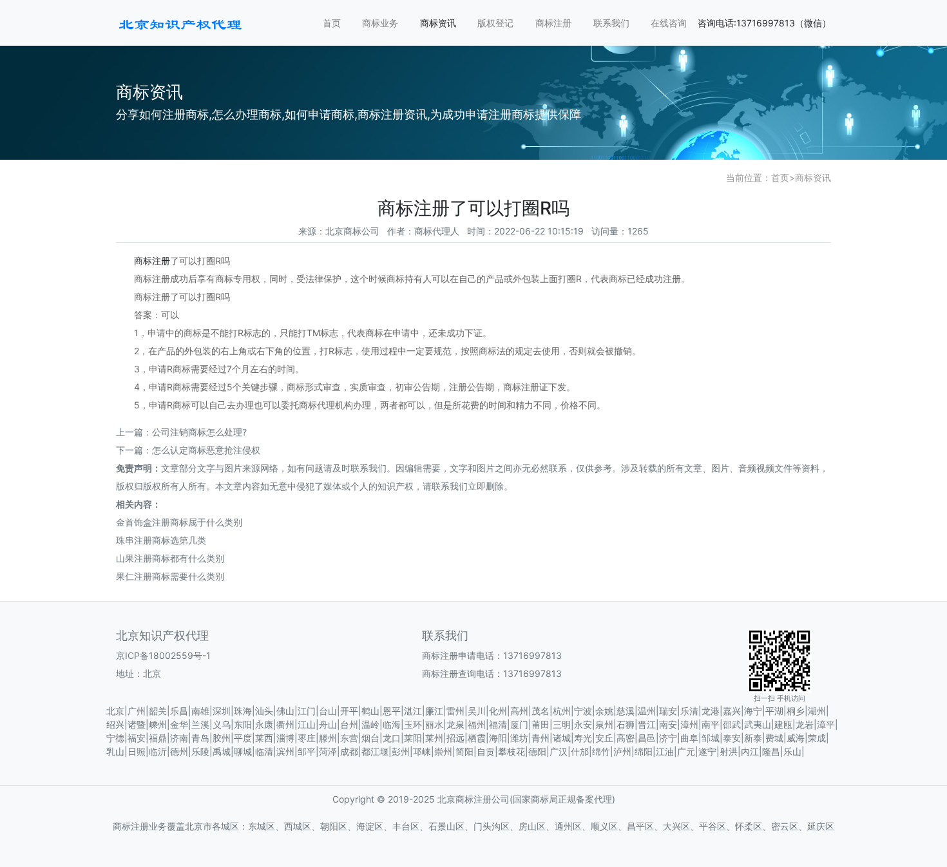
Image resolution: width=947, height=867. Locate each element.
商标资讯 (438, 22)
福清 (498, 724)
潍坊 (519, 737)
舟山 (328, 724)
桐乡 (796, 710)
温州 (647, 710)
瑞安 (668, 710)
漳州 (689, 724)
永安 (583, 724)
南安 (668, 724)
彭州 (401, 751)
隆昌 (771, 751)
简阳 (464, 751)
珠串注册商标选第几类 (161, 540)
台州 (349, 724)
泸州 (622, 751)
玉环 (413, 724)
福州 (477, 724)
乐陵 (200, 751)
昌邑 (647, 737)
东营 (349, 737)
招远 (455, 737)
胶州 (222, 737)
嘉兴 (732, 710)
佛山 (285, 710)
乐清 (689, 710)
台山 (328, 710)
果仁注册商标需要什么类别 (170, 576)
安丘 (604, 737)
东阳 (243, 724)
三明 (562, 724)
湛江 (413, 710)
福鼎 (158, 737)
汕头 (264, 710)
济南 (179, 737)
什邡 (580, 751)
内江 (750, 751)
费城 (774, 737)
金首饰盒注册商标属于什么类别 (179, 522)
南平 (711, 724)
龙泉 (455, 724)
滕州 (328, 737)
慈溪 (626, 710)
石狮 (626, 724)
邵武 (732, 724)
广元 (686, 751)
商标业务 (380, 22)
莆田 (540, 724)
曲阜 (689, 737)
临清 (264, 751)
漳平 (826, 724)
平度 (243, 737)
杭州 (562, 710)
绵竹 (601, 751)
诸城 (562, 737)
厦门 (519, 724)
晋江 (647, 724)
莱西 (264, 737)
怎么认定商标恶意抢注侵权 (206, 449)
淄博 (285, 737)
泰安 (732, 737)
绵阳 (644, 751)
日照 (137, 751)
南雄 (200, 710)
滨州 (285, 751)
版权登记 (495, 22)
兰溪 (200, 724)
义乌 (222, 724)
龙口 (392, 737)
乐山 (792, 751)
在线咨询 (669, 22)
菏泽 (328, 751)
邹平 (307, 751)
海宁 (753, 710)
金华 (179, 724)
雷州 (455, 710)
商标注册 (553, 22)
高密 (626, 737)
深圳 (222, 710)
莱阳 (413, 737)
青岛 (200, 737)
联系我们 (611, 22)
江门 (307, 710)
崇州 (443, 751)
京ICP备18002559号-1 (163, 655)
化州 (498, 710)
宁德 (115, 737)
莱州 (434, 737)
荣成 (817, 737)
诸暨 (137, 724)
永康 (264, 724)
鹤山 (370, 710)
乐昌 (179, 710)
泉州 (604, 724)
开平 (349, 710)
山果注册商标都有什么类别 (170, 558)
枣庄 (307, 737)
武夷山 (757, 724)
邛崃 (422, 751)
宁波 (583, 710)
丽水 (434, 724)
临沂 (158, 751)
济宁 (668, 737)
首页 (332, 22)
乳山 (115, 751)
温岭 (370, 724)
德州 (179, 751)
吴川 (477, 710)
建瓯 (783, 724)
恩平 (392, 710)
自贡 (486, 751)
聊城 (243, 751)
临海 (392, 724)
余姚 (604, 710)
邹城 (711, 737)
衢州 (285, 724)
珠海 (243, 710)
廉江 (434, 710)
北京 (115, 710)
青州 (540, 737)
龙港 (711, 710)
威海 (796, 737)
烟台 (370, 737)
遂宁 (707, 751)
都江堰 (374, 751)
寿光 (583, 737)
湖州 (817, 710)
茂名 (540, 710)
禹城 (222, 751)
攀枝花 (511, 751)
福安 (137, 737)
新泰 (753, 737)
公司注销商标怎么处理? (199, 431)
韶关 (158, 710)
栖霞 (477, 737)
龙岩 (805, 724)
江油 (665, 751)
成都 (349, 751)
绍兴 (115, 724)
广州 (137, 710)
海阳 (498, 737)
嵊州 (158, 724)
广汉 (559, 751)
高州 (519, 710)
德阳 (537, 751)
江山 (307, 724)
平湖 (774, 710)
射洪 (729, 751)
